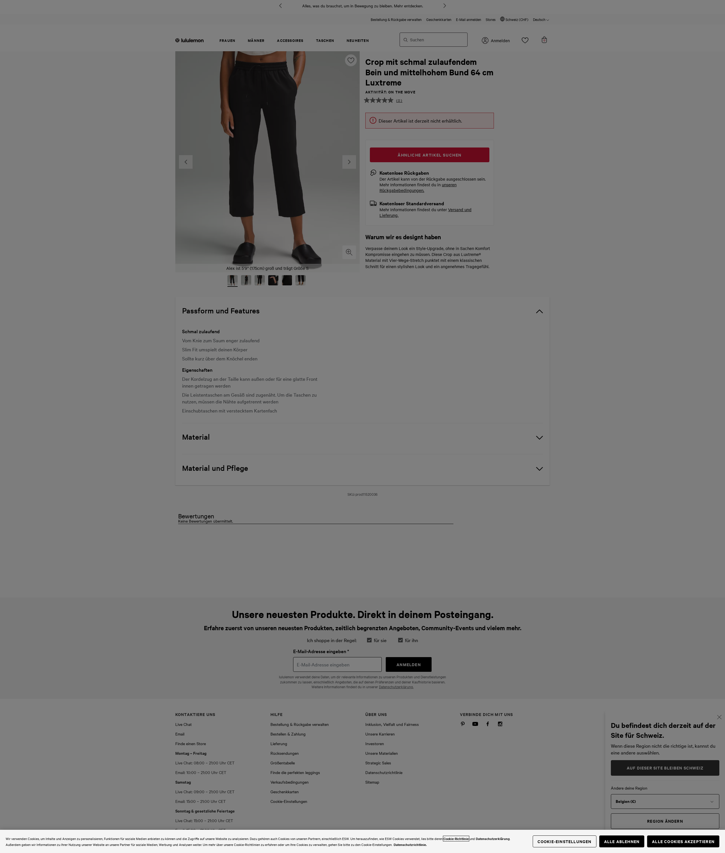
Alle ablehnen (622, 841)
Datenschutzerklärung (493, 838)
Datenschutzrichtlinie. (410, 844)
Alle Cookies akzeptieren (683, 841)
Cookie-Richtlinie (456, 838)
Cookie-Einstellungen (565, 841)
